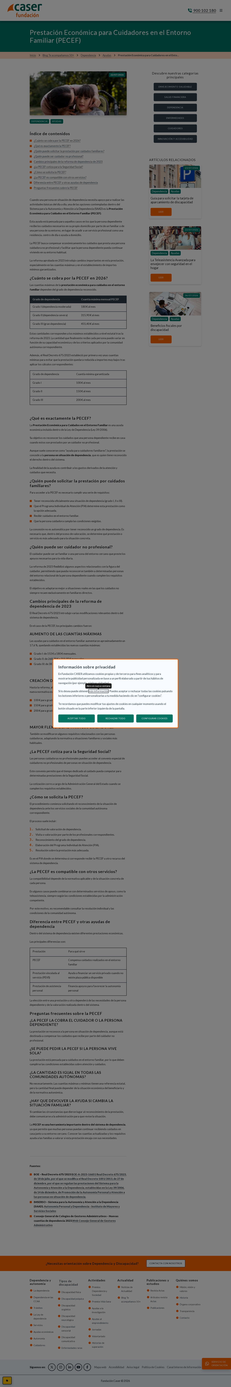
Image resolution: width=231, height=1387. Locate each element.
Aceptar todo (77, 718)
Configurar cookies (157, 718)
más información (98, 691)
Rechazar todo (115, 718)
